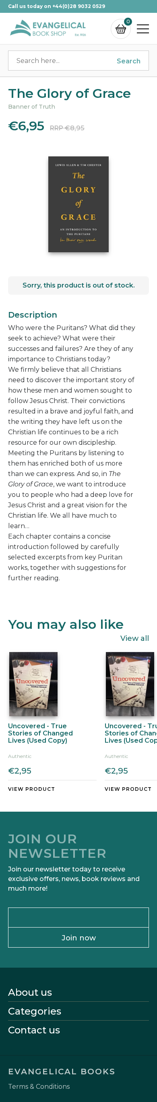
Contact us (34, 1030)
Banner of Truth (31, 106)
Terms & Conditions (39, 1087)
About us (30, 992)
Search (128, 61)
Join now (79, 938)
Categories (34, 1011)
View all (134, 638)
